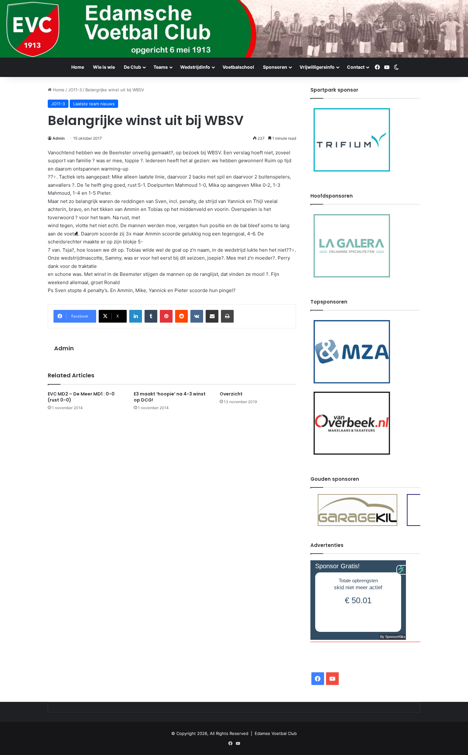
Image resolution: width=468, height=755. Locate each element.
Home (77, 67)
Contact (356, 67)
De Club (132, 67)
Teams (160, 67)
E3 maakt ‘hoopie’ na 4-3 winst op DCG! (170, 397)
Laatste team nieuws (94, 103)
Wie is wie (104, 67)
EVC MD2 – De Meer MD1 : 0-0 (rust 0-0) (81, 397)
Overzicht (231, 394)
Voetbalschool (238, 67)
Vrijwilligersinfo (317, 67)
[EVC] (234, 29)
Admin (59, 138)
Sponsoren (275, 67)
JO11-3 (75, 89)
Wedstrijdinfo (195, 67)
